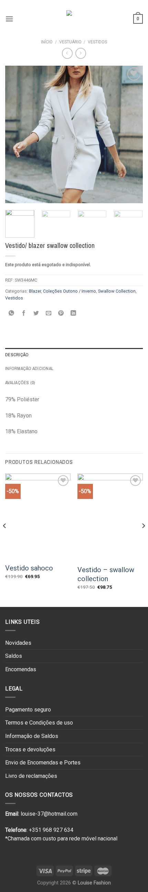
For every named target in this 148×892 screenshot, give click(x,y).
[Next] (131, 134)
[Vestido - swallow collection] (110, 517)
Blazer (35, 291)
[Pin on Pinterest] (61, 313)
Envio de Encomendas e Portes (43, 762)
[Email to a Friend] (48, 313)
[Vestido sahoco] (38, 516)
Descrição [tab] (17, 355)
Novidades (18, 643)
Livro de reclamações (31, 776)
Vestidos (97, 42)
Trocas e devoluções (30, 749)
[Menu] (9, 18)
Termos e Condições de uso (39, 722)
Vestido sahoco (29, 568)
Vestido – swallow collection (105, 574)
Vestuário (70, 42)
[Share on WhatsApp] (11, 313)
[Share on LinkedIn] (73, 313)
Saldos (13, 656)
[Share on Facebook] (24, 313)
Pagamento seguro (28, 709)
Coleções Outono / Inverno (69, 291)
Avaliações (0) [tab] (20, 382)
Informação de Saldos (31, 736)
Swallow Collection (117, 291)
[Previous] (16, 134)
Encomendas (20, 669)
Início (47, 42)
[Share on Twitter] (36, 313)
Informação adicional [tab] (29, 368)
